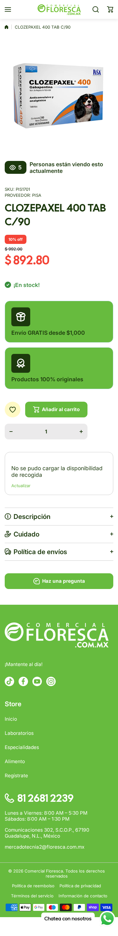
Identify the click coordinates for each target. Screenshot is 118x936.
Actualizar (21, 485)
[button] (110, 9)
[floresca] (59, 9)
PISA (36, 195)
